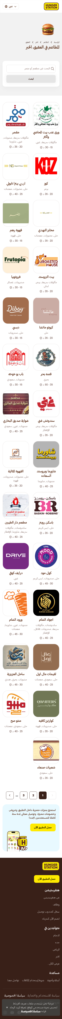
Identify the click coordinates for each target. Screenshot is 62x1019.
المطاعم (46, 42)
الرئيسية (56, 42)
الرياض (56, 949)
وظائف (56, 904)
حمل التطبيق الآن (43, 827)
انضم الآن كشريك (50, 918)
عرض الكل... (53, 963)
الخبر (36, 42)
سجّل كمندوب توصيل (48, 911)
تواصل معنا (13, 980)
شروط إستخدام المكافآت (33, 980)
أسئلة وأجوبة (53, 980)
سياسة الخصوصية (14, 995)
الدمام (56, 935)
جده (57, 942)
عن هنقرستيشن (51, 897)
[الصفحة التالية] (10, 795)
